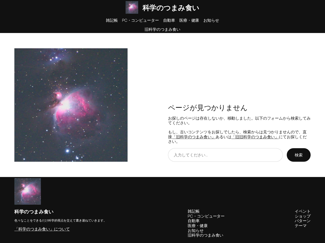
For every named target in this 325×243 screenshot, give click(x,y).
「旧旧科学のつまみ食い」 (255, 136)
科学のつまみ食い (171, 7)
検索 (299, 154)
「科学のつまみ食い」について (42, 228)
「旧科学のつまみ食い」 (194, 136)
